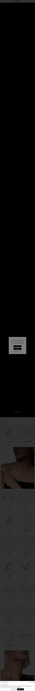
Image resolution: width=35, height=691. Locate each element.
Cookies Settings (13, 689)
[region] (17, 686)
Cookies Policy (19, 687)
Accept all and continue (20, 689)
